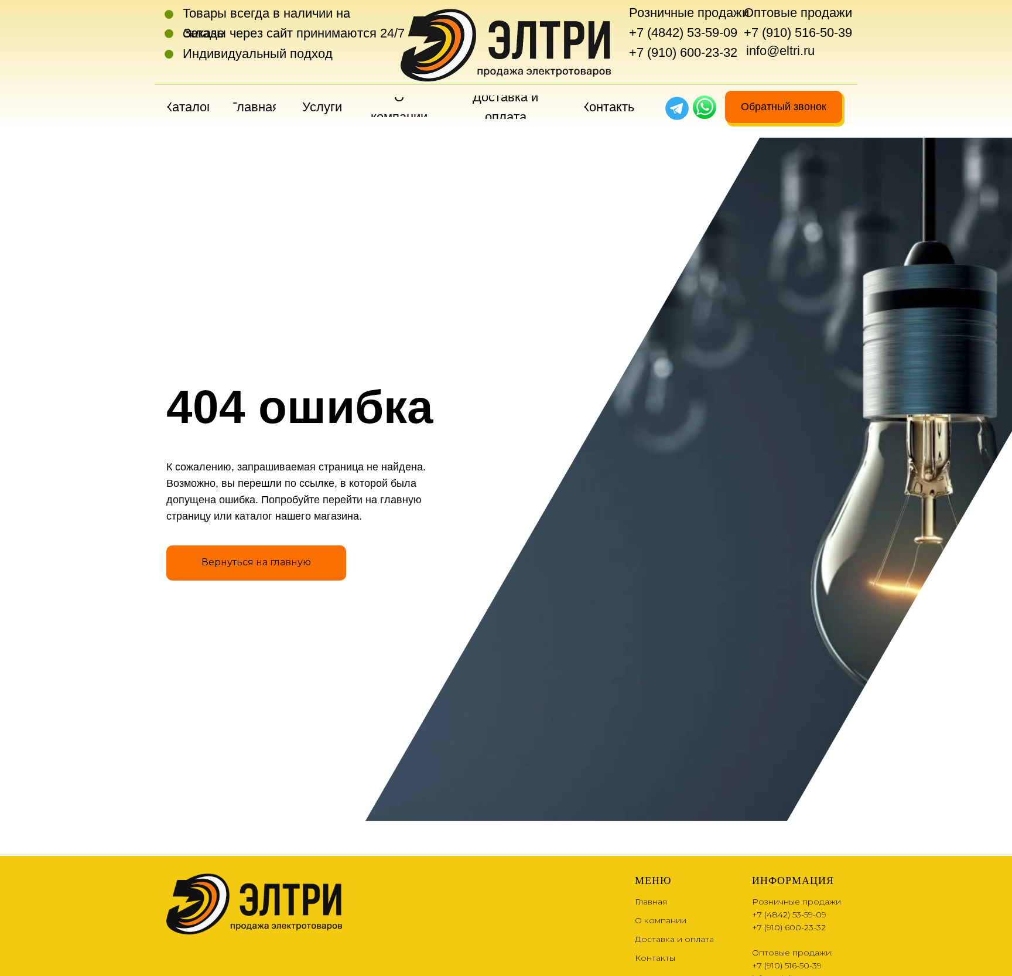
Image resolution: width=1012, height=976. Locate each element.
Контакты (655, 958)
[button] (783, 107)
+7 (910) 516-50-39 (798, 32)
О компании (660, 920)
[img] (704, 107)
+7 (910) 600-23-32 (683, 52)
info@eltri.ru (780, 50)
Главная (651, 901)
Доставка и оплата (674, 939)
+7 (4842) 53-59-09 (683, 32)
